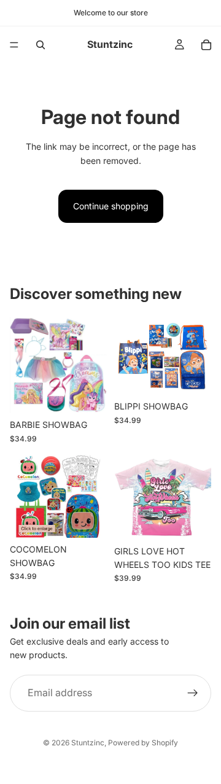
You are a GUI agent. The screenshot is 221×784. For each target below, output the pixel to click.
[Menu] (14, 45)
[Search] (40, 44)
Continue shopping (111, 206)
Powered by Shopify (143, 742)
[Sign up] (193, 693)
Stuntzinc (87, 742)
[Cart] (206, 44)
